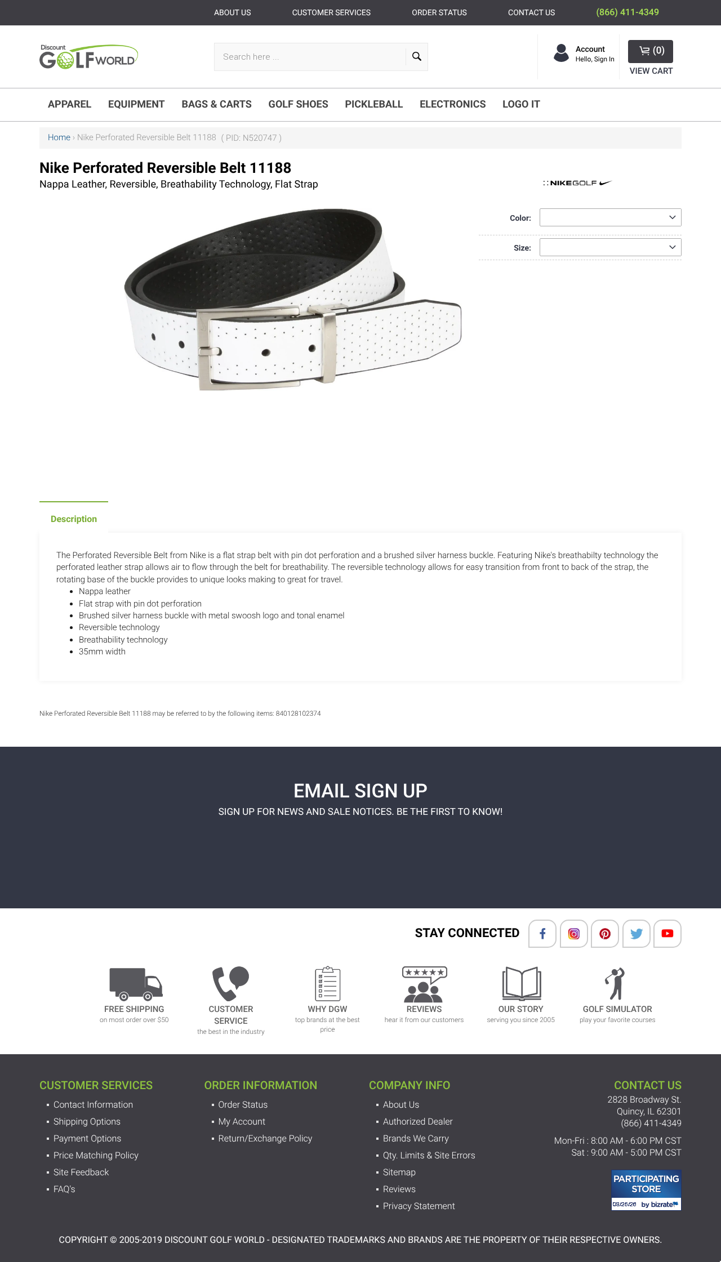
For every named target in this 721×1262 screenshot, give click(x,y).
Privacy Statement (419, 1206)
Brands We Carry (416, 1138)
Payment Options (87, 1138)
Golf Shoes (298, 104)
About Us (401, 1104)
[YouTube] (662, 934)
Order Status (243, 1104)
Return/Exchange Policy (266, 1138)
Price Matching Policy (96, 1155)
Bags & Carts (216, 104)
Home (59, 137)
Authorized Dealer (418, 1121)
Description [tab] (74, 519)
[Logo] (91, 56)
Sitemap (399, 1172)
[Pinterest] (599, 934)
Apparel (69, 104)
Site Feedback (81, 1172)
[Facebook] (537, 934)
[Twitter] (631, 934)
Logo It (521, 104)
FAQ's (64, 1189)
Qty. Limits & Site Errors (429, 1155)
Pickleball (374, 104)
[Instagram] (568, 934)
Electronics (453, 104)
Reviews (399, 1189)
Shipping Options (87, 1121)
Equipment (136, 104)
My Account (242, 1121)
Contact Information (93, 1104)
